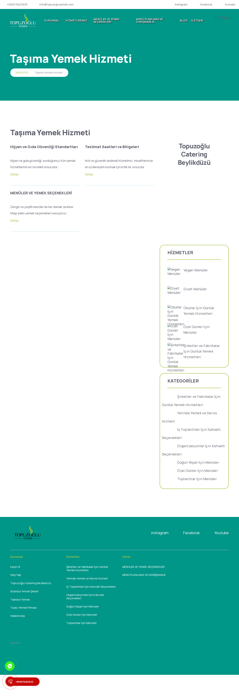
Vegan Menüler (196, 270)
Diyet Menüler (195, 289)
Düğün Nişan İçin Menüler (198, 462)
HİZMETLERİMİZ (76, 20)
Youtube (230, 4)
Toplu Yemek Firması (23, 608)
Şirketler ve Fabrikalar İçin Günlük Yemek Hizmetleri (202, 351)
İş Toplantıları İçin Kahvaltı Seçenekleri (91, 587)
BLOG (184, 20)
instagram (160, 532)
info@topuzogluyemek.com (56, 4)
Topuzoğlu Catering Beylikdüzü (30, 583)
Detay (14, 174)
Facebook (206, 4)
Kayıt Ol (15, 567)
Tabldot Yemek (20, 599)
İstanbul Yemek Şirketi (24, 591)
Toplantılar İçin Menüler (197, 479)
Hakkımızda (17, 616)
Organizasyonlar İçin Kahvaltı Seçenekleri (85, 596)
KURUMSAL (51, 20)
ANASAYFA (21, 72)
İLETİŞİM (197, 20)
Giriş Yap (15, 575)
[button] (212, 21)
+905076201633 (17, 4)
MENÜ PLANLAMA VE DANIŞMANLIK (149, 20)
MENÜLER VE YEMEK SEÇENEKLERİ (107, 20)
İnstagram (181, 4)
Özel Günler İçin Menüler (197, 470)
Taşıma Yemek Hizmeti (49, 72)
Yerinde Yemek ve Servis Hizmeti (87, 578)
